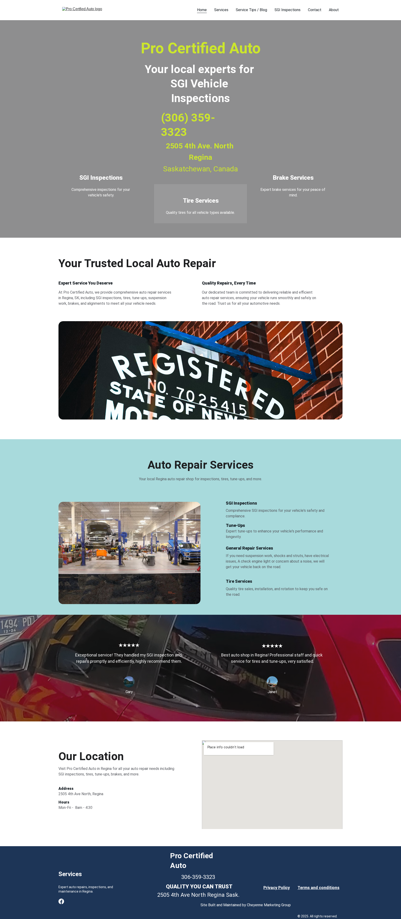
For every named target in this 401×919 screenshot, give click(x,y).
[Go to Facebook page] (61, 901)
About (334, 10)
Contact (314, 10)
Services (221, 10)
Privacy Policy (276, 887)
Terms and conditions (319, 887)
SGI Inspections (288, 10)
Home (202, 10)
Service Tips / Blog (251, 10)
